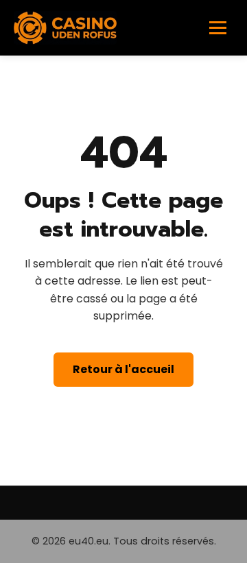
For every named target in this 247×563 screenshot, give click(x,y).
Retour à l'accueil (123, 369)
